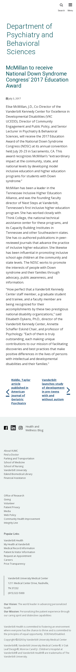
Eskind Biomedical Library (18, 474)
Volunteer (9, 503)
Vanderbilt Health (13, 540)
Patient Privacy (12, 507)
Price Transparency (14, 563)
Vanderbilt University (15, 470)
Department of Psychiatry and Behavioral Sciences (30, 39)
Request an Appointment (17, 556)
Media (7, 511)
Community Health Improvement (22, 519)
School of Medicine (14, 462)
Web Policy (10, 515)
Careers (8, 560)
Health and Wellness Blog (34, 428)
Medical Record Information (19, 548)
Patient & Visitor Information (19, 552)
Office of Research (14, 495)
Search (61, 10)
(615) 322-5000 (16, 593)
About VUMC (11, 450)
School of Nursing (13, 466)
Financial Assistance (15, 478)
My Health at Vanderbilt (17, 544)
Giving (7, 499)
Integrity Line (11, 522)
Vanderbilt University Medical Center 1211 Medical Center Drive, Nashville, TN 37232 (28, 583)
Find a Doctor (11, 454)
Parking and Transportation (19, 458)
